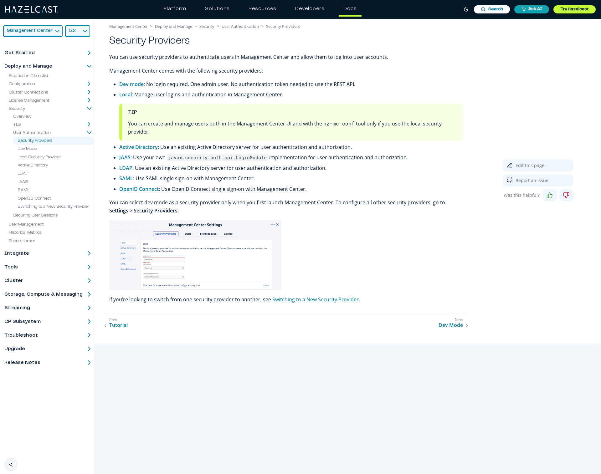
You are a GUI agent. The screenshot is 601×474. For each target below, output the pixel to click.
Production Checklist (29, 76)
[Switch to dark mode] (466, 9)
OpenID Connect (34, 199)
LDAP (23, 174)
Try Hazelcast (574, 9)
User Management (26, 225)
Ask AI (535, 9)
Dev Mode (27, 149)
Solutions (217, 9)
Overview (22, 117)
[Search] (492, 9)
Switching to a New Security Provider (53, 207)
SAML (23, 190)
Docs (350, 9)
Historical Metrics (25, 233)
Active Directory (33, 165)
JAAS (23, 182)
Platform (174, 9)
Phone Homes (22, 241)
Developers (310, 9)
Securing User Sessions (35, 215)
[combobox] (492, 9)
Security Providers (35, 141)
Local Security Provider (39, 157)
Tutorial (118, 325)
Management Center (128, 26)
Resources (262, 9)
